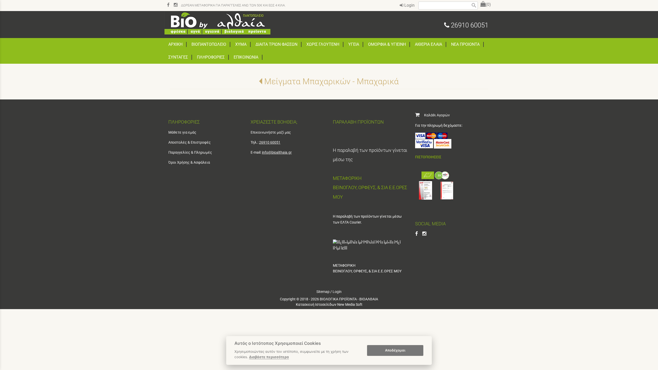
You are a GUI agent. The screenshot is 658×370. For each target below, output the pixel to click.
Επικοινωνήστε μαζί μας (271, 132)
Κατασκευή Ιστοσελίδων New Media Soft (329, 304)
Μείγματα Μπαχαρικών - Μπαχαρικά (331, 81)
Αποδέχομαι (395, 350)
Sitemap (323, 292)
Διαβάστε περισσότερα (269, 357)
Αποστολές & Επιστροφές (189, 142)
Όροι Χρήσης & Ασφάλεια (189, 162)
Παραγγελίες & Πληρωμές (190, 152)
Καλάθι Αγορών (434, 115)
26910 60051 (468, 25)
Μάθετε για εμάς (182, 132)
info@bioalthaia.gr (277, 152)
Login (409, 5)
